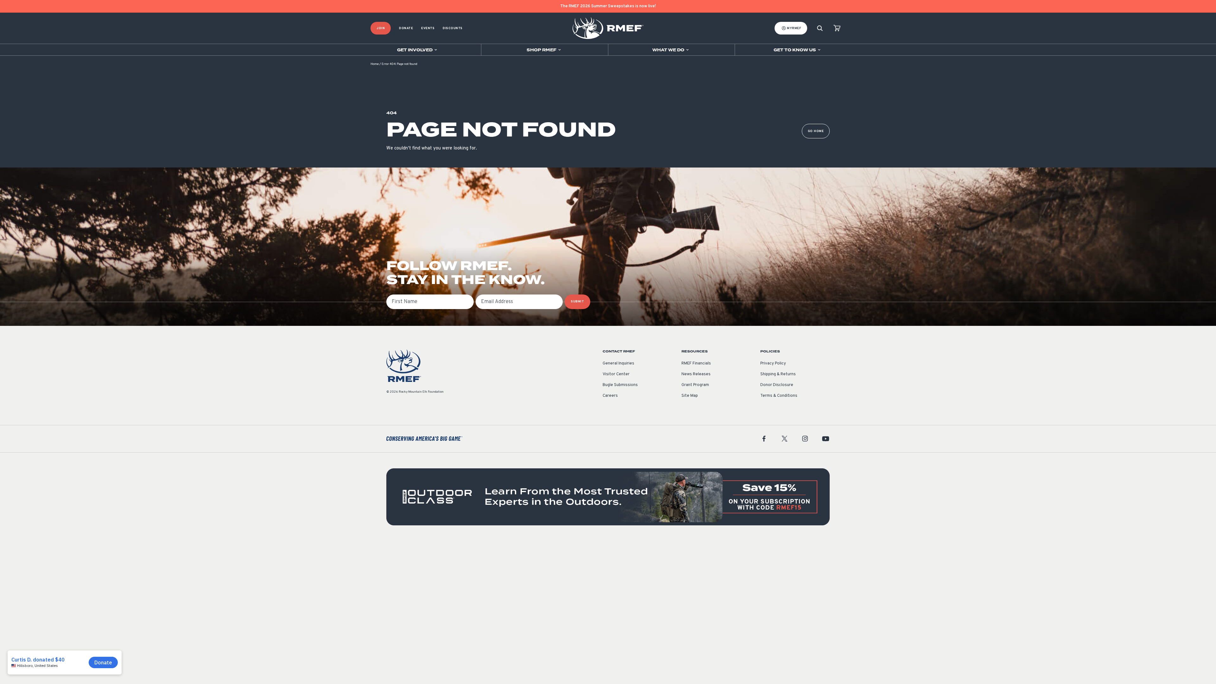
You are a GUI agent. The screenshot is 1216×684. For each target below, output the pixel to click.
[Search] (819, 28)
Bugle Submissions (620, 385)
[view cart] (837, 28)
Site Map (689, 395)
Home (374, 64)
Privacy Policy (773, 363)
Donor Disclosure (776, 385)
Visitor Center (616, 374)
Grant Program (695, 385)
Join (381, 28)
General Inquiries (618, 363)
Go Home (816, 131)
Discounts (453, 28)
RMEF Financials (696, 363)
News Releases (696, 374)
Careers (610, 395)
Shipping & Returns (778, 374)
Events (427, 28)
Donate (406, 28)
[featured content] (608, 496)
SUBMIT (577, 302)
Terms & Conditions (778, 395)
